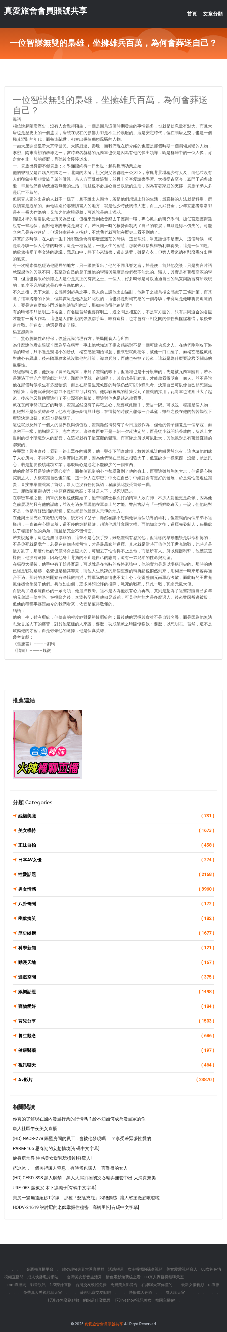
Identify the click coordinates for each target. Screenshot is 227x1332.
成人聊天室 (175, 1292)
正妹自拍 (116, 845)
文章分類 (213, 14)
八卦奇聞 (116, 903)
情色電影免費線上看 (123, 1277)
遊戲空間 (116, 977)
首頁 (192, 14)
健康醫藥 (116, 1050)
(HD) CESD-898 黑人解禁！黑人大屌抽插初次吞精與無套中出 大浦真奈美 (84, 1177)
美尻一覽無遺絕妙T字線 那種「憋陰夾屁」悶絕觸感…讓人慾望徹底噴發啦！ (88, 1197)
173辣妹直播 (61, 1284)
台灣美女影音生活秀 (84, 1277)
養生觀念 (116, 1035)
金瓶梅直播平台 (39, 1269)
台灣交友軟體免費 (91, 1284)
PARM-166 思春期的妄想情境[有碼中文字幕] (56, 1148)
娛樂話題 (116, 991)
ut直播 (214, 1284)
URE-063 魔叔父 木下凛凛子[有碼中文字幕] (54, 1187)
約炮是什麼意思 (96, 1300)
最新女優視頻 (192, 1284)
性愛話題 (116, 874)
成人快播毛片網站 (42, 1277)
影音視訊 (38, 1284)
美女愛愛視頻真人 (181, 1269)
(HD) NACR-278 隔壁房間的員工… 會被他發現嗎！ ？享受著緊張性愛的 (82, 1138)
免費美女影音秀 (124, 1284)
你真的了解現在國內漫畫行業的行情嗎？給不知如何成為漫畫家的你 (79, 1119)
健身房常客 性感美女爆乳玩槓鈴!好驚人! (52, 1158)
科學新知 (116, 947)
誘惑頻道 (116, 1269)
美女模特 (116, 830)
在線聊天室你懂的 (156, 1284)
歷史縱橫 (116, 933)
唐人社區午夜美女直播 (35, 1128)
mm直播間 (16, 1284)
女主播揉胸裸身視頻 (145, 1269)
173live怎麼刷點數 (63, 1300)
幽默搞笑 (116, 918)
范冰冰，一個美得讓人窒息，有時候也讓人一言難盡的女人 (70, 1168)
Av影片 (116, 1079)
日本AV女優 (116, 859)
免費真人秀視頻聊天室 (42, 1292)
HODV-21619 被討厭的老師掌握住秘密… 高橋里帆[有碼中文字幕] (76, 1207)
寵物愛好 (116, 1006)
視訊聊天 (116, 1065)
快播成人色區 (140, 1292)
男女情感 (116, 889)
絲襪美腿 (116, 815)
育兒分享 (116, 1021)
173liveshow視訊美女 (132, 1300)
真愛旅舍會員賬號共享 (45, 10)
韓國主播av (165, 1300)
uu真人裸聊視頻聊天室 (164, 1277)
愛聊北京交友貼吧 (95, 1292)
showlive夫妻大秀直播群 (83, 1269)
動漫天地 (116, 962)
